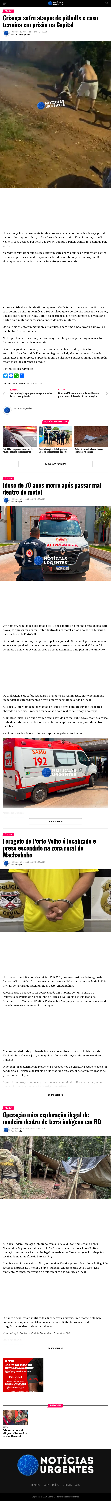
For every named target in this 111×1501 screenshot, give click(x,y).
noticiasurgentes (22, 34)
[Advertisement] (55, 211)
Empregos (35, 1484)
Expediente (67, 1484)
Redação (18, 501)
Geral (77, 1484)
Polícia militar (35, 383)
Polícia (46, 1484)
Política (55, 1484)
